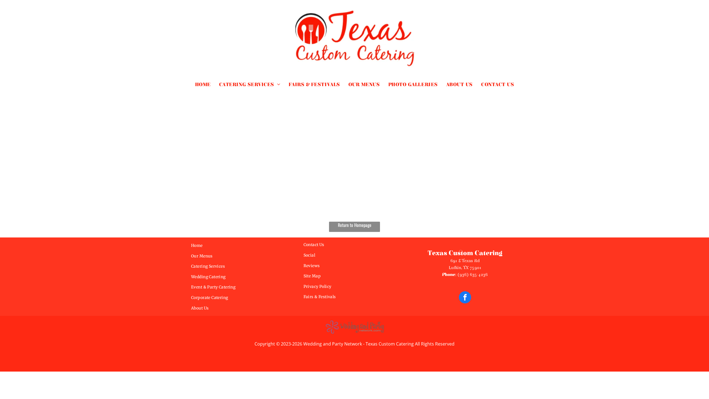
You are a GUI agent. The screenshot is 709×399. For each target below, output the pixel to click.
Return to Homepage (354, 225)
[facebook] (465, 298)
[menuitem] (203, 84)
